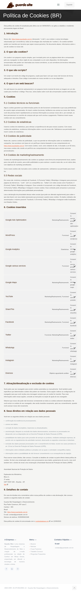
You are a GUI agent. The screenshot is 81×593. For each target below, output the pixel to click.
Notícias (33, 546)
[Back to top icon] (74, 588)
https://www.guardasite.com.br (22, 39)
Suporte (69, 5)
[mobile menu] (58, 5)
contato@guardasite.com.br (64, 548)
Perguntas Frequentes (38, 554)
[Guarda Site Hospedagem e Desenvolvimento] (20, 5)
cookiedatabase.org (42, 521)
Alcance (33, 544)
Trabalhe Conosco (37, 551)
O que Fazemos (36, 549)
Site (5, 484)
